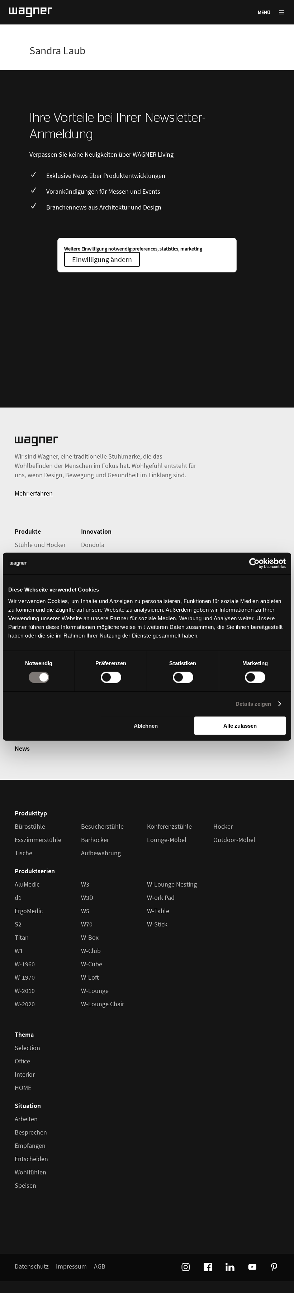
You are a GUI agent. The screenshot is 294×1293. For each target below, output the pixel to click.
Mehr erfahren (34, 493)
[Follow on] (184, 1266)
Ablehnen (146, 725)
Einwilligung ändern (102, 259)
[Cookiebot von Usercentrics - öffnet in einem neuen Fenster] (254, 563)
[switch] (111, 677)
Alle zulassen (240, 725)
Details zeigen (253, 704)
